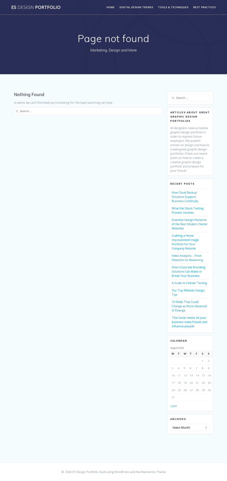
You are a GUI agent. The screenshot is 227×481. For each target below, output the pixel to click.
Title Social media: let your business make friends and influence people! (189, 322)
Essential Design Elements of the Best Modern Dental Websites (189, 224)
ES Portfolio (36, 7)
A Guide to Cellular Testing (189, 283)
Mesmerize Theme (153, 472)
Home (111, 7)
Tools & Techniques (173, 7)
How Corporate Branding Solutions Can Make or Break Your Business (188, 271)
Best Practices (204, 7)
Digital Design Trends (136, 7)
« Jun (173, 406)
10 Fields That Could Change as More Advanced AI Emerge (189, 306)
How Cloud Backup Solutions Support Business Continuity (185, 197)
